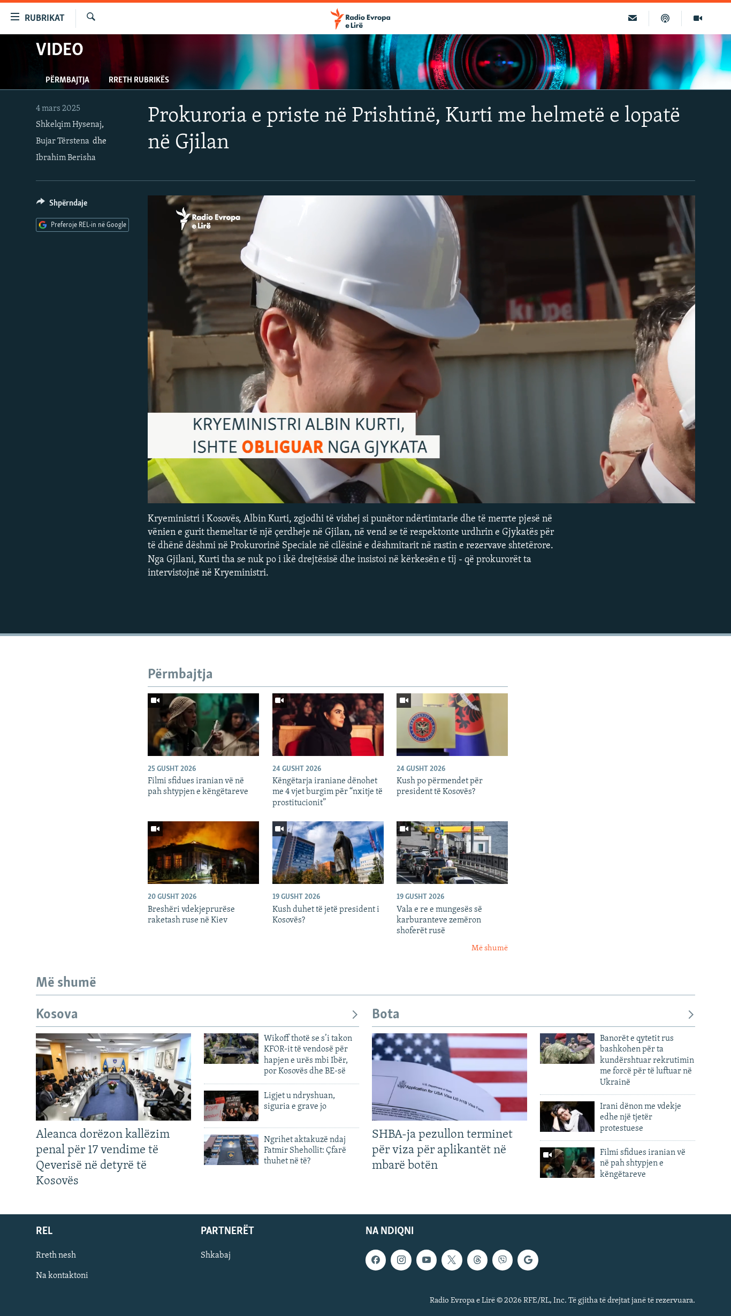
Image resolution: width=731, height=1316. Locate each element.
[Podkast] (665, 18)
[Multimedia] (698, 18)
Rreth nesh (56, 1255)
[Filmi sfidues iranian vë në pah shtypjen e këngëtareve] (203, 724)
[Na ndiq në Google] (527, 1260)
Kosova (57, 1015)
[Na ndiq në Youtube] (426, 1260)
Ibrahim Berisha (66, 158)
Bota (386, 1015)
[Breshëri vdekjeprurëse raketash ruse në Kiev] (203, 852)
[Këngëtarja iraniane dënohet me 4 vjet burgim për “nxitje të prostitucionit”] (328, 724)
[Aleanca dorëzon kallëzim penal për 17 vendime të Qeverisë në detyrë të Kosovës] (113, 1077)
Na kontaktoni (62, 1276)
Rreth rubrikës (139, 80)
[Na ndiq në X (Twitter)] (451, 1260)
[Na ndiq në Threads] (477, 1260)
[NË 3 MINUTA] (632, 18)
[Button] (61, 205)
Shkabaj (216, 1255)
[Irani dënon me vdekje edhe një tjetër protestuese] (567, 1116)
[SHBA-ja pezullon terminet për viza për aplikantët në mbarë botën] (449, 1077)
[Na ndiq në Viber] (502, 1260)
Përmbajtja (67, 80)
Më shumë (489, 948)
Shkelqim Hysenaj (69, 124)
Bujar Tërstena (62, 141)
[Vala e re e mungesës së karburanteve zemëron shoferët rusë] (452, 852)
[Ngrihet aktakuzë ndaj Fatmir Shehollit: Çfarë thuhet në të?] (231, 1150)
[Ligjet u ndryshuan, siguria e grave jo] (231, 1106)
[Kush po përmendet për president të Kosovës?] (452, 724)
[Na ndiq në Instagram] (401, 1260)
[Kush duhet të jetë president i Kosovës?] (328, 852)
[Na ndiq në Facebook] (376, 1260)
